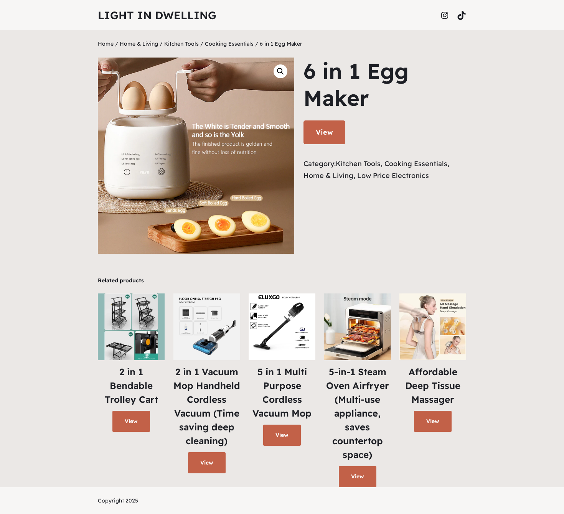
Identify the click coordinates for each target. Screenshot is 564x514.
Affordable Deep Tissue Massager (432, 385)
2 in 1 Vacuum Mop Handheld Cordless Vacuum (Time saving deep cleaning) (206, 406)
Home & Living (139, 43)
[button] (280, 71)
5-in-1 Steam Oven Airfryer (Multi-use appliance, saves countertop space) (357, 413)
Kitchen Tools (181, 43)
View (324, 132)
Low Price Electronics (393, 175)
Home (106, 43)
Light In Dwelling (157, 15)
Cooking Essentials (229, 43)
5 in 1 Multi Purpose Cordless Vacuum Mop (282, 392)
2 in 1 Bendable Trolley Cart (131, 385)
